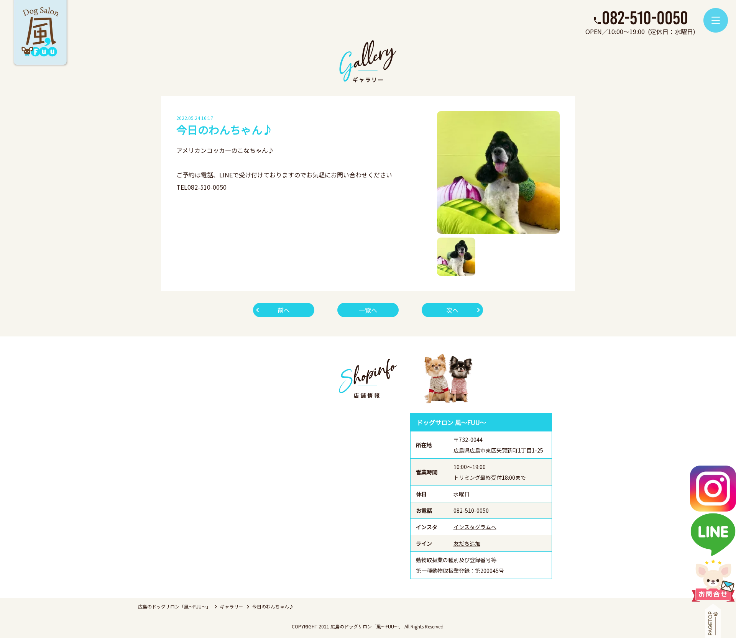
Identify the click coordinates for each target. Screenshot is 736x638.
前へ (284, 310)
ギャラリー (231, 606)
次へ (452, 310)
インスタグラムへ (474, 527)
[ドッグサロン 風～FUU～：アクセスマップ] (293, 496)
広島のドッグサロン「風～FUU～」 (174, 606)
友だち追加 (466, 543)
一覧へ (368, 310)
